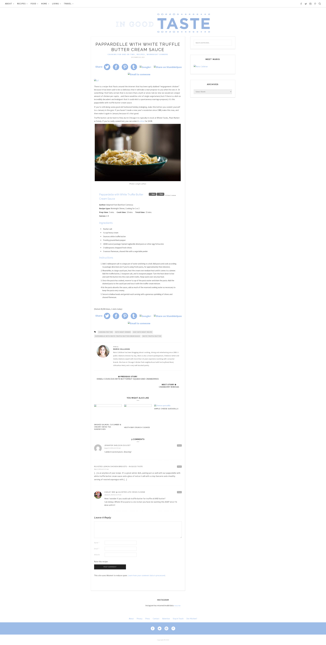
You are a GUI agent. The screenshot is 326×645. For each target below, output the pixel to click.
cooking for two (106, 332)
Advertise (166, 618)
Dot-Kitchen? (191, 618)
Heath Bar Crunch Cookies (137, 427)
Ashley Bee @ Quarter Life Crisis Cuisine (124, 492)
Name (96, 543)
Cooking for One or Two (121, 54)
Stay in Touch (178, 618)
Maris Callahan (121, 349)
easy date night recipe (142, 332)
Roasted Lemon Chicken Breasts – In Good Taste (118, 466)
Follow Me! (177, 606)
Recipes (21, 3)
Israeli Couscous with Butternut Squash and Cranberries (128, 379)
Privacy (139, 618)
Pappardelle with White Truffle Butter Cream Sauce (117, 336)
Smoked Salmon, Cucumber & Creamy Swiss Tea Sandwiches (107, 427)
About (8, 3)
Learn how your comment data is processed (146, 575)
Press (147, 618)
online (141, 121)
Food (33, 3)
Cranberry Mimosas (169, 387)
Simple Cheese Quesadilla (166, 409)
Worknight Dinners (157, 54)
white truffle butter (151, 336)
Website (97, 555)
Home (44, 3)
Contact (156, 618)
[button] (152, 194)
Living (55, 3)
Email (96, 549)
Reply (179, 445)
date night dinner (123, 332)
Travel (67, 3)
